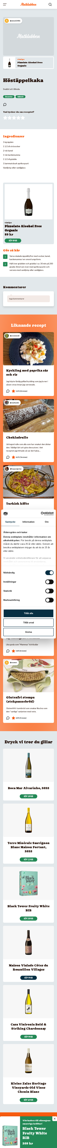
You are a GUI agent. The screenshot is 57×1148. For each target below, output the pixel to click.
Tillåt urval (28, 622)
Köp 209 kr (28, 918)
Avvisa (28, 632)
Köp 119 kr (28, 859)
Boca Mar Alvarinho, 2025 (28, 788)
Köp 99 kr (28, 978)
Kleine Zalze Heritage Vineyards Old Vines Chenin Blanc (28, 1088)
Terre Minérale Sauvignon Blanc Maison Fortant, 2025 (29, 847)
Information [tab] (28, 522)
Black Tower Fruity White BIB (35, 1133)
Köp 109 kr (28, 796)
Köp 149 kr (28, 1100)
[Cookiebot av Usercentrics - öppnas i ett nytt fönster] (41, 514)
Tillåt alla (28, 613)
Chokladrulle (17, 437)
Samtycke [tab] (10, 522)
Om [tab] (47, 522)
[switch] (49, 581)
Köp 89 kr (13, 240)
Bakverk (20, 97)
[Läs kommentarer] (5, 104)
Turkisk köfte (17, 503)
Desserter (8, 97)
